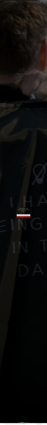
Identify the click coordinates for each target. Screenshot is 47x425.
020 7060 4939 (34, 1)
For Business (30, 1)
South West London (38, 2)
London (34, 2)
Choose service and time (23, 216)
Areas (27, 1)
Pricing (22, 1)
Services (25, 1)
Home (33, 2)
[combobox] (23, 215)
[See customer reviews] (23, 422)
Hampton (41, 2)
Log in (40, 1)
